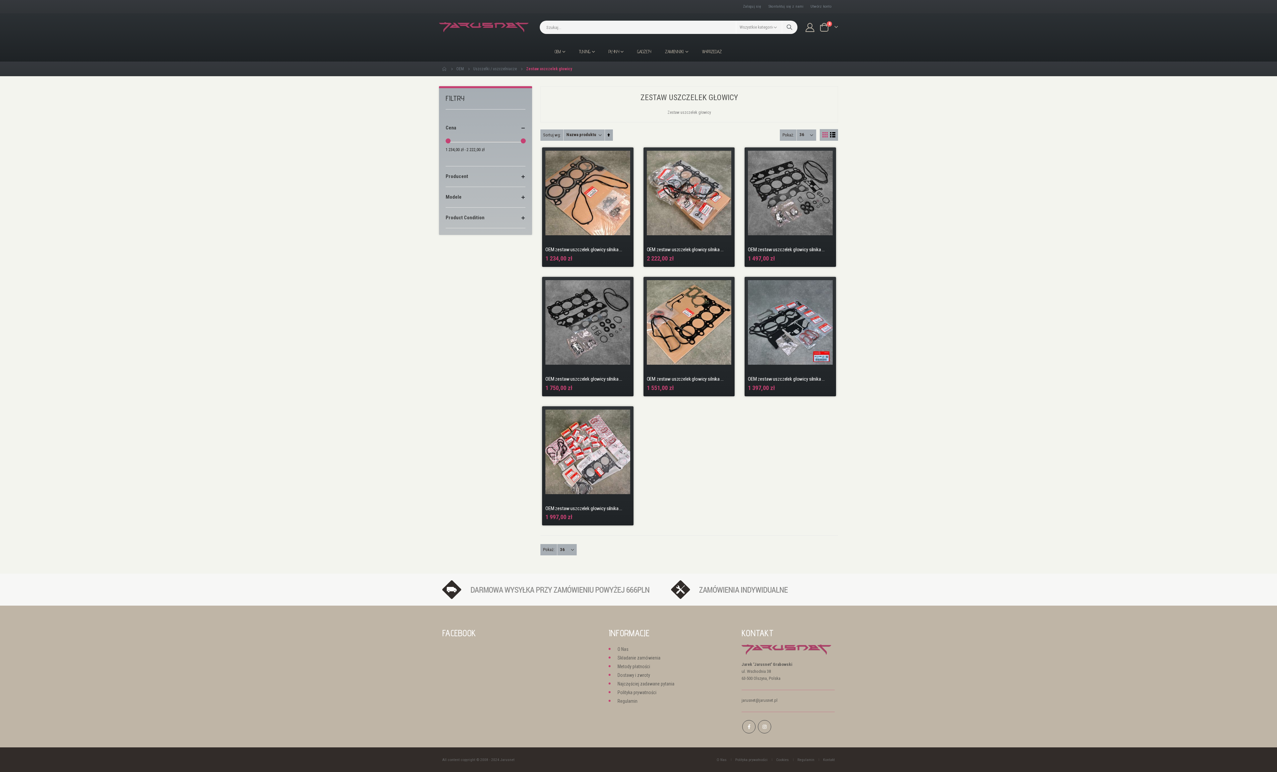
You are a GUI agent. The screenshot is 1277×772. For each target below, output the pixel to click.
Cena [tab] (451, 128)
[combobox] (668, 27)
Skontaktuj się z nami (786, 6)
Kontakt (829, 759)
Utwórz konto (820, 6)
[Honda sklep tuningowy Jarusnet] (484, 27)
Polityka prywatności (637, 692)
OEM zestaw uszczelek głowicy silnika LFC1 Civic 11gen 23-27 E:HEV (787, 379)
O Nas (623, 649)
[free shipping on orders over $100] (553, 589)
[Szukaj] (789, 27)
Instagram (764, 726)
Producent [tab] (457, 176)
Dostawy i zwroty (634, 675)
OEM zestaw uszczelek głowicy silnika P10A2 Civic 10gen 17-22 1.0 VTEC (584, 508)
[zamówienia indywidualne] (749, 589)
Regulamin (628, 701)
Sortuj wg (551, 134)
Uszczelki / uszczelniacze (495, 69)
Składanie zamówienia (639, 658)
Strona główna (444, 69)
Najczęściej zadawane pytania (646, 683)
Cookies (782, 759)
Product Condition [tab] (465, 218)
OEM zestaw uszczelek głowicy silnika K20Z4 (787, 250)
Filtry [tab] (455, 98)
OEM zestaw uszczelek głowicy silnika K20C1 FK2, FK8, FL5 (686, 250)
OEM (460, 69)
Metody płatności (634, 666)
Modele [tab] (454, 197)
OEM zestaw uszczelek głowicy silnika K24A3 (584, 379)
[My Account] (810, 27)
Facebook (749, 726)
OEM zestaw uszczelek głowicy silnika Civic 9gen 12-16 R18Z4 (584, 250)
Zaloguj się (752, 6)
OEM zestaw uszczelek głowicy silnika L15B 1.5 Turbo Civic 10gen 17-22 (686, 379)
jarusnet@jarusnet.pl (760, 700)
